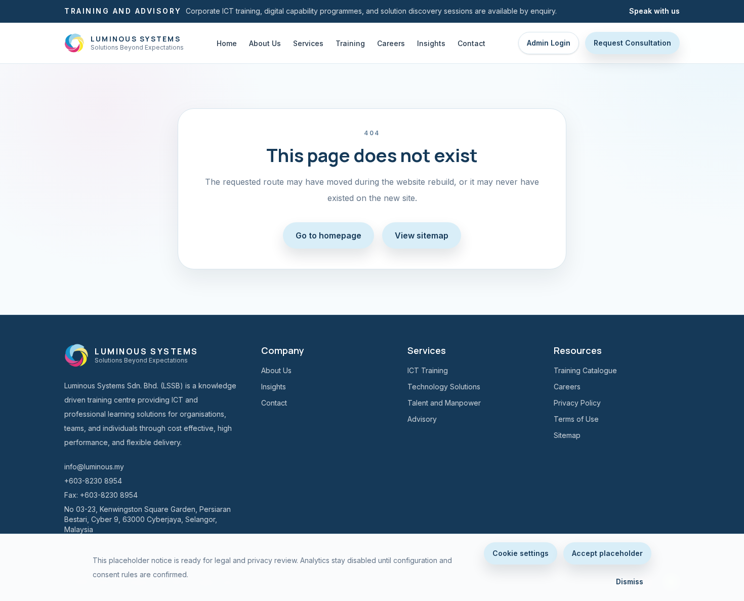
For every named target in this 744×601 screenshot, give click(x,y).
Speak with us (654, 11)
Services (308, 43)
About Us (265, 43)
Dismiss (629, 581)
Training (350, 43)
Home (227, 43)
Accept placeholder (607, 553)
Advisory (422, 419)
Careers (391, 43)
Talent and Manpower (444, 402)
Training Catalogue (585, 370)
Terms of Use (576, 419)
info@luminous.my (94, 466)
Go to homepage (328, 235)
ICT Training (427, 370)
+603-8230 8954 (93, 480)
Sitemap (567, 435)
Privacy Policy (577, 402)
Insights (431, 43)
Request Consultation (632, 42)
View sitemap (421, 235)
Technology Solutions (443, 386)
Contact (471, 43)
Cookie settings (520, 553)
